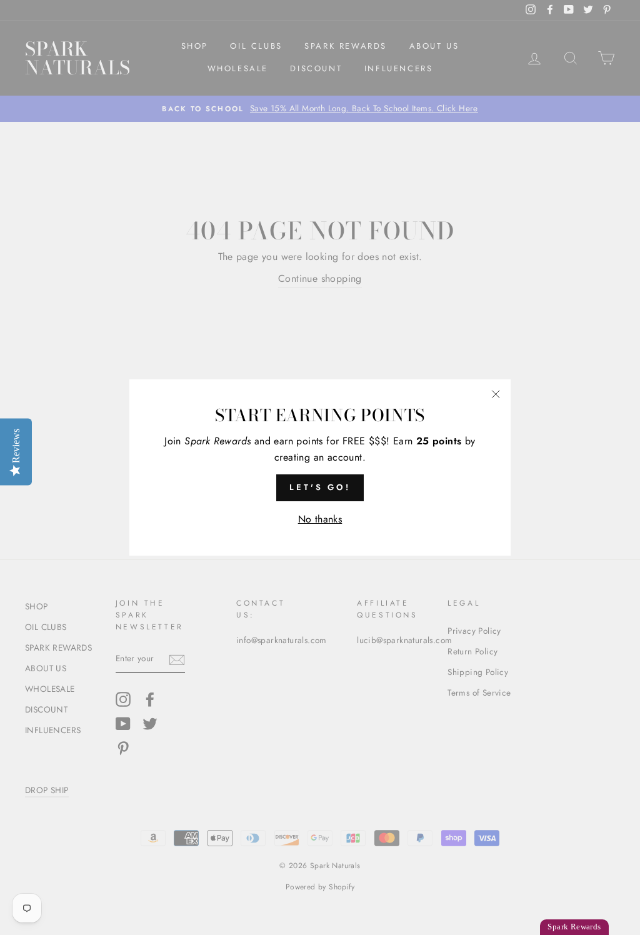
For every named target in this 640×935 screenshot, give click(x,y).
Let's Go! (320, 487)
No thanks (320, 519)
